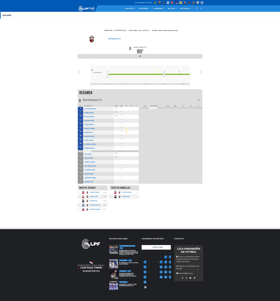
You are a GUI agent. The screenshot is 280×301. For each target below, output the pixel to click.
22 (166, 272)
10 (145, 267)
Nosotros (129, 8)
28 (161, 277)
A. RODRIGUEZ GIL (88, 132)
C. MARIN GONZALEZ (88, 148)
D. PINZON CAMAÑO (88, 116)
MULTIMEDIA (184, 8)
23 (170, 272)
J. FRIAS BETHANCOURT (89, 109)
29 (166, 277)
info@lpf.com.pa (187, 273)
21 (161, 272)
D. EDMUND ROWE (88, 158)
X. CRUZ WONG (87, 154)
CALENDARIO (158, 8)
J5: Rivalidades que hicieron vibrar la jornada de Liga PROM (127, 275)
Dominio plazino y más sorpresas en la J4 (128, 285)
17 (145, 272)
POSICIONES (143, 8)
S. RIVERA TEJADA (88, 140)
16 (170, 267)
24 (145, 277)
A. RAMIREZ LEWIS (88, 182)
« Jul (145, 287)
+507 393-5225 (190, 266)
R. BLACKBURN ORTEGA (89, 166)
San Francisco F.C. (114, 39)
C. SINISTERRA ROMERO (89, 178)
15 (165, 267)
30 (170, 277)
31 (145, 282)
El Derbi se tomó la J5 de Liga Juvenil (128, 263)
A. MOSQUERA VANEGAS (89, 144)
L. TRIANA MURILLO (88, 124)
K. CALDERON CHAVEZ (89, 170)
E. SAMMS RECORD (88, 113)
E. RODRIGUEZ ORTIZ (88, 136)
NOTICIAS (171, 8)
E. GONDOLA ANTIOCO (89, 162)
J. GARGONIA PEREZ (88, 120)
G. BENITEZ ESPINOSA (89, 128)
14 (161, 267)
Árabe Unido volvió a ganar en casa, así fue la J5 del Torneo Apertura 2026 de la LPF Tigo (128, 252)
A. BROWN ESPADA (88, 174)
